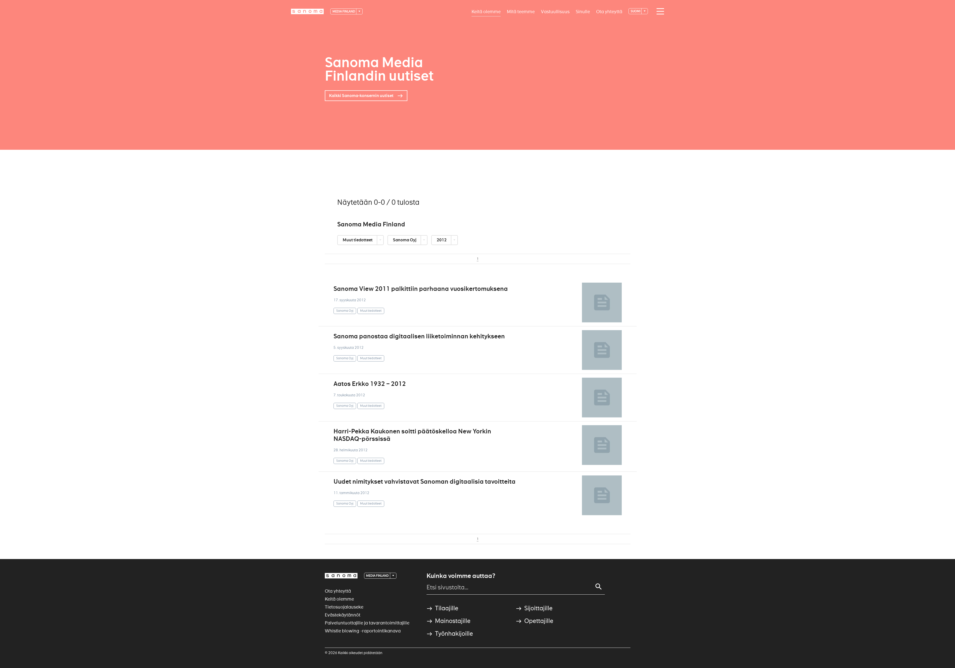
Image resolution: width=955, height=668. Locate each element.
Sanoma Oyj (405, 240)
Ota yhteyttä (609, 11)
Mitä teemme (521, 11)
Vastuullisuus (555, 11)
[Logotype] (341, 575)
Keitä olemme (486, 11)
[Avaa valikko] (659, 11)
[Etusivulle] (307, 11)
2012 (442, 240)
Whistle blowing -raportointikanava (363, 631)
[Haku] (598, 586)
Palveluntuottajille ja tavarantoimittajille (367, 623)
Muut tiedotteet (358, 240)
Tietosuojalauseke (344, 607)
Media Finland (344, 11)
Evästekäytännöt (342, 615)
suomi (636, 11)
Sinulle (583, 11)
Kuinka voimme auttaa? (461, 576)
